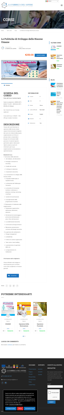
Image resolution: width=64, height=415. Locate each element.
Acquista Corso (41, 55)
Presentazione (32, 369)
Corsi (20, 48)
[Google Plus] (10, 286)
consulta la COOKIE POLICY (15, 404)
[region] (20, 401)
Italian (49, 1)
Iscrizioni (40, 369)
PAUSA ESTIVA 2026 (59, 94)
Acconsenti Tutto (29, 408)
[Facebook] (7, 286)
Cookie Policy (32, 384)
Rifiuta (20, 408)
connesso (10, 344)
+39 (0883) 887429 (7, 376)
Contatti (40, 371)
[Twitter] (14, 286)
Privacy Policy (32, 377)
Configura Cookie (11, 408)
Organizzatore (8, 47)
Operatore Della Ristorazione (24, 325)
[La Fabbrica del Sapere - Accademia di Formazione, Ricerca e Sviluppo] (17, 6)
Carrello (40, 374)
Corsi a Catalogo (26, 48)
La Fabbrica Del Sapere (10, 48)
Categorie (21, 47)
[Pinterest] (17, 286)
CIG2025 (8, 324)
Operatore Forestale (40, 325)
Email (49, 384)
